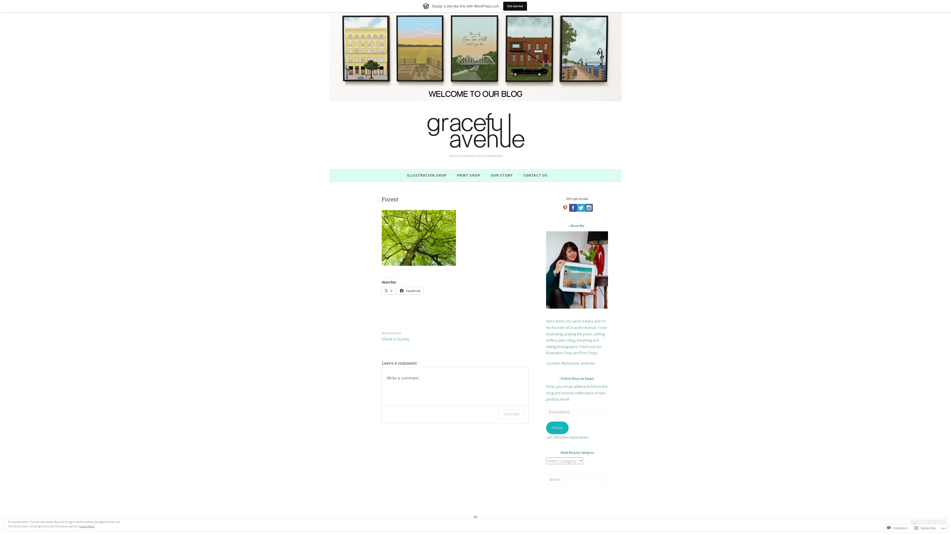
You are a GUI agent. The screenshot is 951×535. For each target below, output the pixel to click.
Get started (515, 6)
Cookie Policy (87, 526)
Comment (511, 414)
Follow (557, 427)
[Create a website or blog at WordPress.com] (475, 517)
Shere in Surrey (395, 337)
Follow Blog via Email (577, 378)
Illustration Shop (427, 175)
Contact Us (535, 175)
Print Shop (468, 175)
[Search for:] (577, 479)
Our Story (502, 175)
